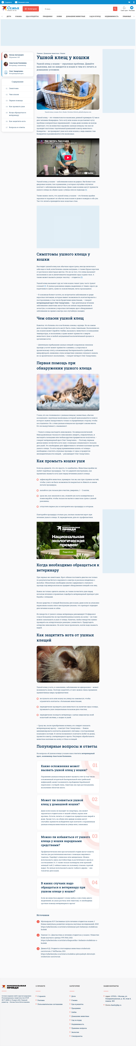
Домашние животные (75, 16)
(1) (86, 190)
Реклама (41, 1000)
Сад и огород (95, 16)
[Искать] (115, 9)
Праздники (47, 16)
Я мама (18, 16)
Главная (39, 53)
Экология (75, 1032)
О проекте (41, 996)
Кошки (62, 53)
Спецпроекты (76, 1036)
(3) (45, 286)
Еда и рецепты (32, 16)
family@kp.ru (116, 1005)
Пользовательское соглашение (50, 1004)
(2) (82, 277)
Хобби (59, 16)
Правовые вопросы (79, 1028)
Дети (9, 16)
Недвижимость (111, 16)
